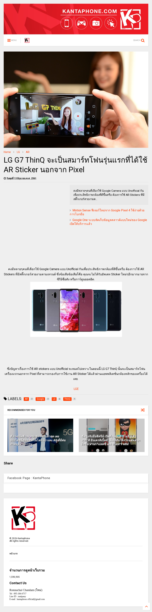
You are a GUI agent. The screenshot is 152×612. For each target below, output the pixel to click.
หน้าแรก (13, 553)
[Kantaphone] (27, 41)
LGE (76, 389)
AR (27, 152)
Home (7, 152)
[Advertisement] (35, 211)
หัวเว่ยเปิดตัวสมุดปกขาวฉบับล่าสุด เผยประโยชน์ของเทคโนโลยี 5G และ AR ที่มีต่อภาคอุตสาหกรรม (38, 440)
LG (18, 152)
